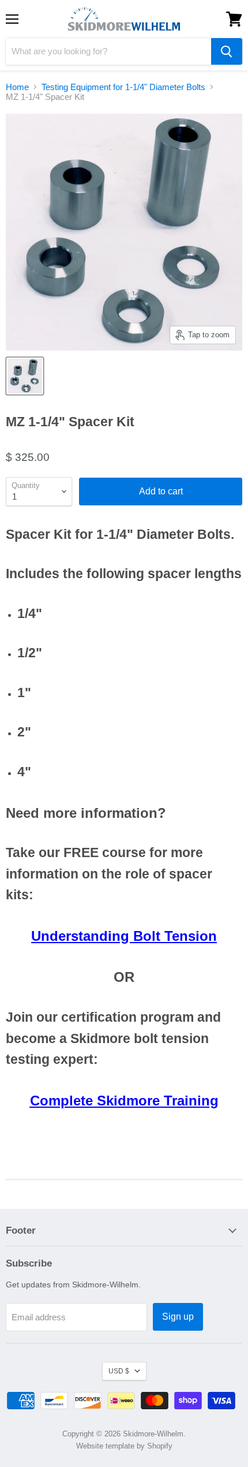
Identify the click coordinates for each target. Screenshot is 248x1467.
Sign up (178, 1316)
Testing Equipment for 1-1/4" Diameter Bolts (123, 87)
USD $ (118, 1371)
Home (17, 87)
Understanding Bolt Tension (124, 936)
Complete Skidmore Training (124, 1100)
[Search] (226, 51)
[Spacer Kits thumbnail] (24, 376)
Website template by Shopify (124, 1446)
